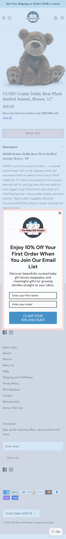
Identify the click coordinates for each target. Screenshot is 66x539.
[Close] (60, 213)
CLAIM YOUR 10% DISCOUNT (33, 318)
